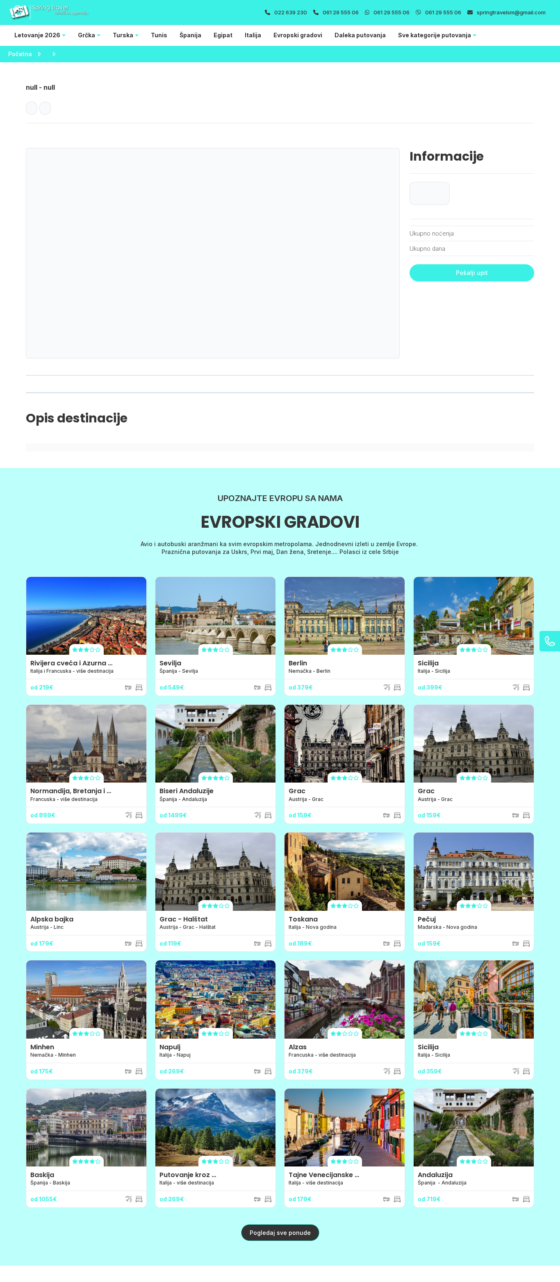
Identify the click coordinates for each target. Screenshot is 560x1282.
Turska (123, 35)
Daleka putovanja (360, 35)
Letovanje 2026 (37, 35)
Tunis (159, 35)
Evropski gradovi (297, 35)
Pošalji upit (472, 272)
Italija (253, 35)
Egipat (223, 35)
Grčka (86, 35)
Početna (20, 53)
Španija (190, 35)
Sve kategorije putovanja (434, 35)
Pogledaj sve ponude (280, 1232)
